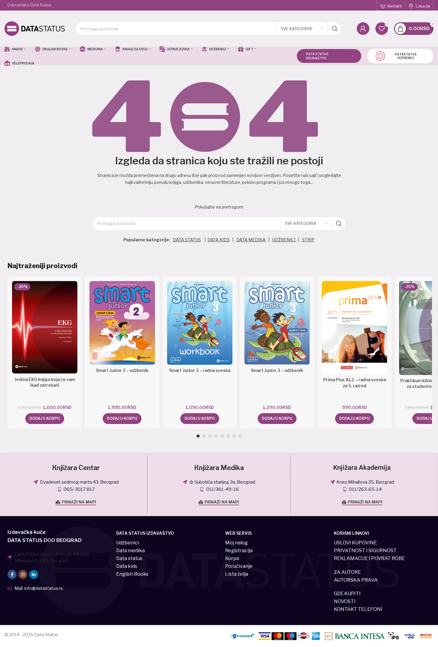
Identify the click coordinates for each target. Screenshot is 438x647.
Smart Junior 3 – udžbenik (277, 370)
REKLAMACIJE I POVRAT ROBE (369, 558)
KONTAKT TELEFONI (358, 609)
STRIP (308, 239)
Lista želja (236, 574)
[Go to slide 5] (222, 436)
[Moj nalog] (363, 29)
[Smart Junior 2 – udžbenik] (122, 323)
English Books (132, 574)
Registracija (239, 550)
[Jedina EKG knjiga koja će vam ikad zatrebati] (44, 327)
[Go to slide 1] (198, 436)
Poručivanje (239, 566)
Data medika (130, 550)
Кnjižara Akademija (362, 467)
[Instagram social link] (22, 574)
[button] (44, 418)
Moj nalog (236, 543)
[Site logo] (35, 28)
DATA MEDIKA (251, 239)
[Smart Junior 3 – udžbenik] (277, 323)
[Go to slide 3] (210, 436)
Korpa (232, 558)
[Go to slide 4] (216, 436)
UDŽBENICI (284, 239)
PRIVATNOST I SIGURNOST (365, 550)
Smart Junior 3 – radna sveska (199, 370)
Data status (129, 558)
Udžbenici (127, 543)
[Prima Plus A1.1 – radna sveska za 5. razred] (354, 327)
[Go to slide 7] (234, 436)
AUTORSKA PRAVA (356, 580)
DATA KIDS (218, 239)
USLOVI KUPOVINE (355, 543)
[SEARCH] (335, 29)
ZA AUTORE (347, 572)
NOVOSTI (345, 601)
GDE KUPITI (347, 593)
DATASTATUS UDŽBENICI (406, 56)
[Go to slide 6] (228, 436)
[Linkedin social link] (33, 574)
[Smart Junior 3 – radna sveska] (199, 323)
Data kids (126, 566)
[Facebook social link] (12, 574)
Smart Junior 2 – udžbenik (122, 370)
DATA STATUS (187, 239)
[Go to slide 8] (240, 436)
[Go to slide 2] (204, 436)
